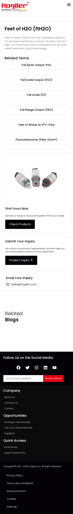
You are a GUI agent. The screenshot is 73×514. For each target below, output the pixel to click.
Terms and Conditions (20, 483)
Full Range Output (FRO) (36, 110)
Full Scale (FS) (36, 95)
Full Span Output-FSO (36, 65)
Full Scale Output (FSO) (36, 80)
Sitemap (12, 506)
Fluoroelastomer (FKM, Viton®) (36, 140)
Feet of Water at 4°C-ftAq (36, 125)
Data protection (16, 491)
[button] (69, 4)
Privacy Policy (15, 475)
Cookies (11, 499)
